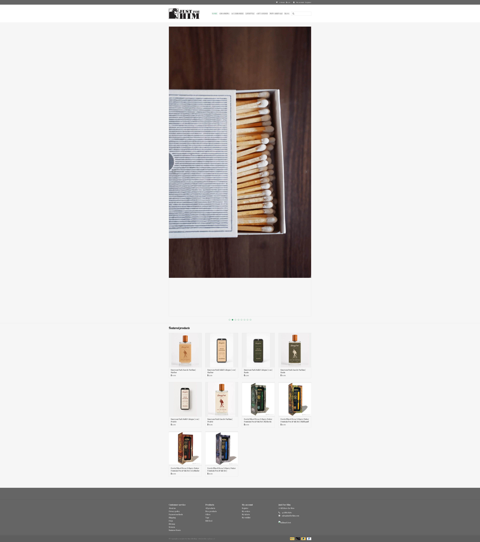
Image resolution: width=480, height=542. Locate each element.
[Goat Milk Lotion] (240, 152)
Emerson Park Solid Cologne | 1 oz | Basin (258, 371)
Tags (207, 517)
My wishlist (246, 517)
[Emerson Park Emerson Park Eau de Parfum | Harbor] (185, 350)
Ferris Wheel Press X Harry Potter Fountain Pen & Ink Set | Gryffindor (185, 469)
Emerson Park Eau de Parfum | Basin (293, 371)
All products (210, 508)
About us (172, 508)
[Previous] (173, 171)
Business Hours (175, 530)
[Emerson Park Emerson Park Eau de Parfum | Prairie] (221, 399)
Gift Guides (262, 13)
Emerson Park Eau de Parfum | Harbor (183, 371)
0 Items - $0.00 (285, 2)
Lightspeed (211, 539)
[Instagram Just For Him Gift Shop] (242, 494)
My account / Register (303, 2)
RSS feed (208, 521)
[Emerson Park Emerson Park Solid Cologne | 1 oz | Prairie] (185, 399)
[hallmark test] (294, 522)
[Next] (306, 171)
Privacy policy (174, 511)
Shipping (172, 517)
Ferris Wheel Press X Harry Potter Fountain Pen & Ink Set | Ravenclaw (221, 469)
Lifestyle (250, 13)
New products (211, 511)
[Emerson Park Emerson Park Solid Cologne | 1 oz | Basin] (258, 350)
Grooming (224, 13)
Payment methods (176, 514)
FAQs (171, 521)
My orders (246, 511)
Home (214, 13)
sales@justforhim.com (290, 516)
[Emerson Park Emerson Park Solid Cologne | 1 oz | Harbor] (221, 350)
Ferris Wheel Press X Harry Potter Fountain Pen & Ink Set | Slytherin (258, 420)
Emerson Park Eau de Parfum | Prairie (219, 420)
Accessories (237, 13)
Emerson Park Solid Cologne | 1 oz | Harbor (221, 371)
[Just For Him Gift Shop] (185, 13)
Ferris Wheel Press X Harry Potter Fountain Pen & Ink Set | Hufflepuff (294, 420)
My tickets (246, 514)
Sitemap (172, 524)
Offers (207, 514)
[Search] (292, 14)
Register (245, 508)
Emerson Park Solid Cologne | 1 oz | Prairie (185, 420)
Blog (286, 13)
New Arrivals (276, 13)
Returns (172, 527)
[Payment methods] (292, 539)
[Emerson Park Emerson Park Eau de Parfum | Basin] (294, 350)
